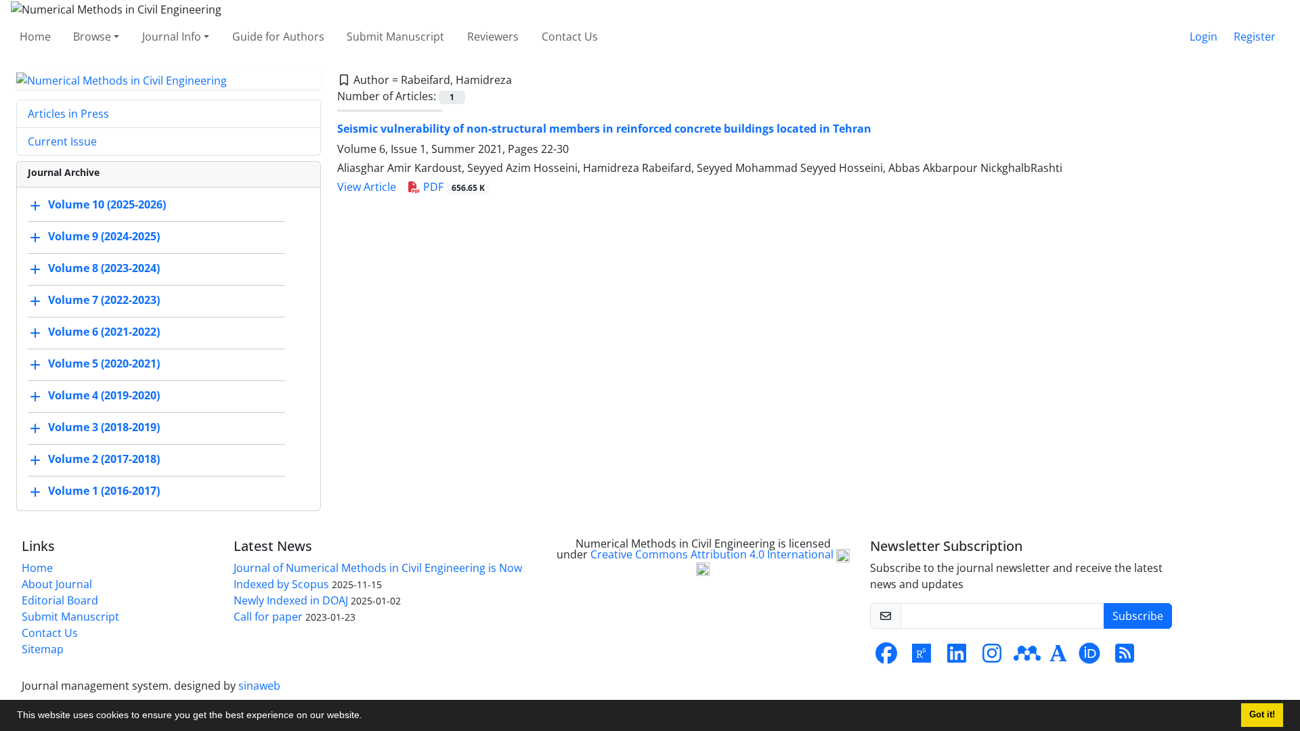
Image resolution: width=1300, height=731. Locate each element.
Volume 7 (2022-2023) (104, 300)
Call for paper (268, 616)
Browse (92, 36)
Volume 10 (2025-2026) (107, 205)
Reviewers (493, 36)
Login (1203, 36)
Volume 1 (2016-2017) (104, 491)
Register (1255, 36)
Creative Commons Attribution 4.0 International (713, 555)
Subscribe (1137, 615)
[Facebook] (886, 657)
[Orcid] (1089, 657)
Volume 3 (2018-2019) (104, 427)
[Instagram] (992, 657)
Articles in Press (68, 113)
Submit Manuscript (395, 36)
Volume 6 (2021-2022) (104, 332)
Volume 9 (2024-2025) (104, 236)
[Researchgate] (921, 657)
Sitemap (43, 649)
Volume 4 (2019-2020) (104, 396)
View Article (366, 186)
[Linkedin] (956, 657)
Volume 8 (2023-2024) (104, 268)
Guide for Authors (278, 36)
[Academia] (1058, 657)
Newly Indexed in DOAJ (291, 600)
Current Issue (62, 141)
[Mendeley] (1027, 657)
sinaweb (259, 685)
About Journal (57, 584)
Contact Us (570, 36)
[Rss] (1124, 657)
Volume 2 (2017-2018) (104, 459)
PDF (452, 186)
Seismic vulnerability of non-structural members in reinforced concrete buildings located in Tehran (604, 128)
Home (35, 36)
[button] (367, 717)
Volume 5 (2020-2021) (104, 364)
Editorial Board (60, 600)
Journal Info (171, 36)
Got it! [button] (1262, 714)
